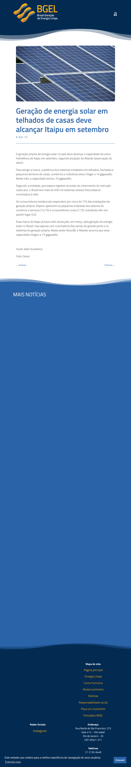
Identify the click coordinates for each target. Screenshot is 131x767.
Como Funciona (93, 683)
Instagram (40, 730)
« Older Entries (20, 626)
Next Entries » (111, 626)
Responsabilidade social (93, 702)
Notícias (93, 696)
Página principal (93, 670)
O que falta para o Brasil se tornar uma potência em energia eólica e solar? (61, 375)
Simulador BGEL (93, 715)
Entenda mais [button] (13, 762)
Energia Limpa (93, 676)
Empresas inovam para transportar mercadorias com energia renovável (64, 591)
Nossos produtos (93, 689)
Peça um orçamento (93, 709)
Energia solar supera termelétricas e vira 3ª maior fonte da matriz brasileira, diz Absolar (60, 484)
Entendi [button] (120, 760)
